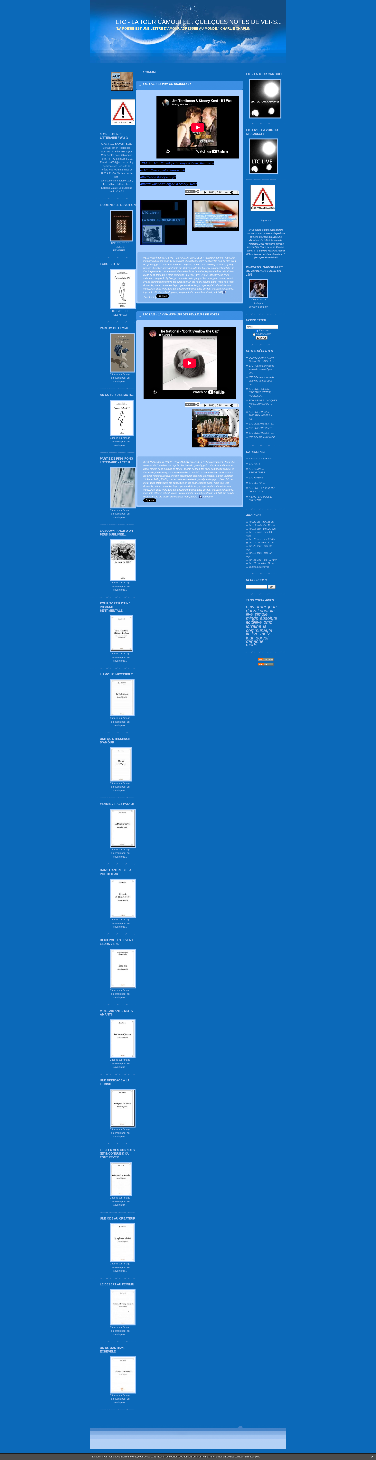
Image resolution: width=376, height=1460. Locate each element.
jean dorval (257, 637)
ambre (193, 496)
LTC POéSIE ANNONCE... (263, 437)
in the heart (195, 282)
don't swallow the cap (210, 261)
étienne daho (209, 282)
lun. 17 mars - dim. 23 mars (259, 534)
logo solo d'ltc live (152, 292)
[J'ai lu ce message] (372, 1456)
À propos (266, 220)
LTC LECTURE (257, 483)
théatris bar (228, 271)
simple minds (257, 616)
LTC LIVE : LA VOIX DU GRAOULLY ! (167, 84)
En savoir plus (252, 1456)
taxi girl (172, 288)
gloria (174, 292)
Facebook (207, 496)
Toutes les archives (259, 567)
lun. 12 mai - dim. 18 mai (262, 525)
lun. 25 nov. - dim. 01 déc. (262, 539)
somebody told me (172, 268)
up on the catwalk (203, 292)
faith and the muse (159, 496)
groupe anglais (207, 285)
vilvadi (166, 292)
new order (256, 606)
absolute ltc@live (261, 620)
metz (265, 633)
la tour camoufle (163, 285)
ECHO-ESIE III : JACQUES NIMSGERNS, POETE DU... (263, 404)
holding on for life (216, 264)
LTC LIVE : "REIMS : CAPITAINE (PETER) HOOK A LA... (260, 392)
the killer (157, 268)
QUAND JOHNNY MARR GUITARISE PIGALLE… (262, 359)
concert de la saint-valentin (183, 479)
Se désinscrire (263, 334)
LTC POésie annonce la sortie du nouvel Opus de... (261, 369)
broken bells (199, 264)
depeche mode (255, 643)
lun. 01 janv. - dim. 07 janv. (263, 560)
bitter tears (161, 288)
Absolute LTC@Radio (260, 458)
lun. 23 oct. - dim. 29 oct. (262, 563)
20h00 (205, 275)
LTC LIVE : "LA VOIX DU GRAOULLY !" (262, 490)
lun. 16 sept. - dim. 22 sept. (259, 555)
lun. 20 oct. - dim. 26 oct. (262, 521)
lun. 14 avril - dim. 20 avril (262, 528)
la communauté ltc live (259, 630)
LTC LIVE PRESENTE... (261, 423)
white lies (223, 282)
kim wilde (221, 285)
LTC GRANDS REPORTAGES (257, 471)
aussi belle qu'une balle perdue (194, 288)
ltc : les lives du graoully (189, 465)
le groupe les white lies (185, 285)
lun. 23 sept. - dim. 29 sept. (259, 548)
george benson (192, 469)
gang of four (200, 278)
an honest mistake (220, 268)
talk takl (218, 292)
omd (268, 622)
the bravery (204, 268)
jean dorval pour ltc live (261, 610)
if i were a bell (177, 261)
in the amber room (179, 496)
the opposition (180, 282)
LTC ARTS (254, 463)
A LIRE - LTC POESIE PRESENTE (260, 498)
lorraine (253, 626)
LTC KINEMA (256, 477)
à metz (169, 275)
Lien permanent (214, 257)
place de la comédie (154, 275)
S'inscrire (263, 330)
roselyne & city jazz (163, 278)
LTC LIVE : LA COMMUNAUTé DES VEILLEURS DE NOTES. (181, 314)
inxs (152, 288)
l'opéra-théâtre (213, 271)
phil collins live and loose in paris (174, 264)
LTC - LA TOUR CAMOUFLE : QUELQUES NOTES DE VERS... (199, 22)
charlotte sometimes (222, 288)
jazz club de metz (183, 278)
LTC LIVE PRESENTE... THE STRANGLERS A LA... (261, 415)
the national (191, 261)
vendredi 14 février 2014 (187, 275)
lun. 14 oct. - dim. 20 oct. (262, 542)
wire (210, 278)
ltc (152, 285)
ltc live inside (190, 268)
